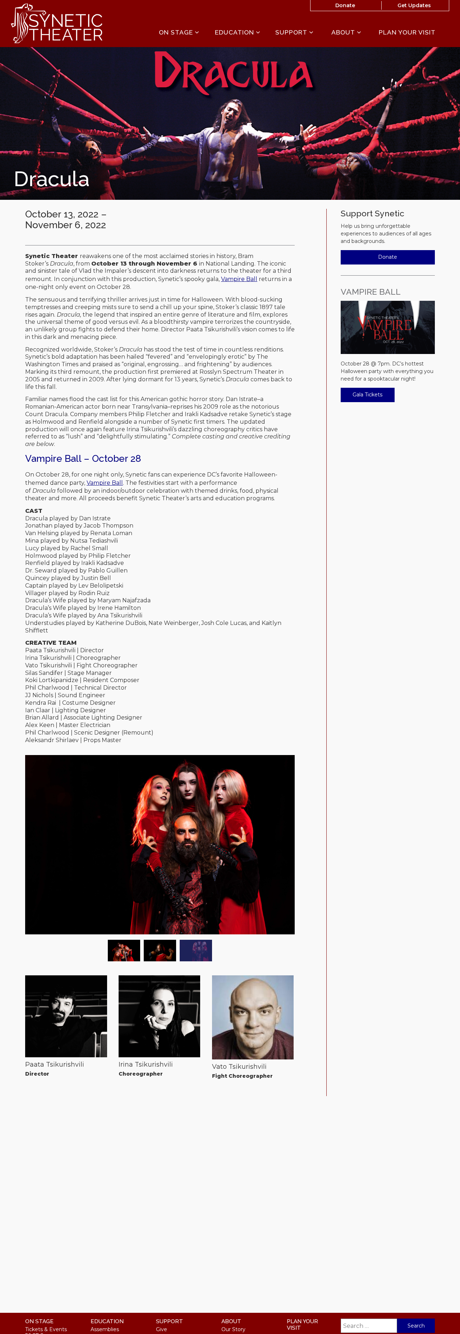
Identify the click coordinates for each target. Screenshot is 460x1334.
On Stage (177, 32)
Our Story (233, 1329)
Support (292, 32)
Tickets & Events (46, 1329)
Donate (345, 5)
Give (161, 1329)
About (344, 32)
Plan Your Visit (407, 32)
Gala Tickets (367, 394)
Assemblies (105, 1329)
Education (235, 32)
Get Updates (414, 5)
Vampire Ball (239, 279)
